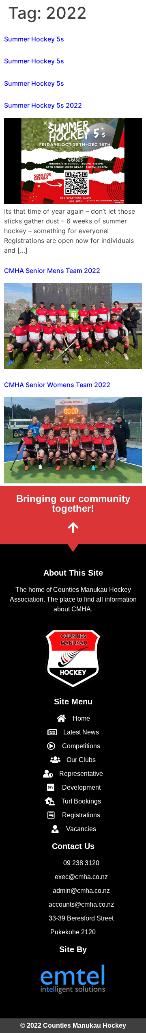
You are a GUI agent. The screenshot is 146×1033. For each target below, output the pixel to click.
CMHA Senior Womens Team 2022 (57, 385)
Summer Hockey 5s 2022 (43, 105)
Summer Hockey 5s (34, 39)
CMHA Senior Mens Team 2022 (52, 270)
